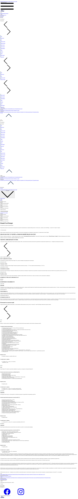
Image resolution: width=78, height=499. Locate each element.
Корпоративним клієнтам (4, 13)
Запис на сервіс (8, 1)
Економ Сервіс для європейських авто (6, 477)
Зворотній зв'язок (3, 1)
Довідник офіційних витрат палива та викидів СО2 (26, 474)
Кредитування (2, 479)
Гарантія (7, 110)
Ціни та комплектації (9, 474)
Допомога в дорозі (16, 110)
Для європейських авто (4, 108)
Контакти (1, 16)
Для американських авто (18, 108)
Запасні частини (11, 110)
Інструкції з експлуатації (4, 180)
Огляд (1, 198)
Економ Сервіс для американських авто (18, 477)
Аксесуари (10, 180)
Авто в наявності (3, 474)
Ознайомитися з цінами (4, 212)
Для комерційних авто (11, 108)
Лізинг (6, 479)
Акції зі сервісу (14, 180)
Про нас (1, 112)
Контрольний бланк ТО (29, 180)
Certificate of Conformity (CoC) (21, 180)
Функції (3, 198)
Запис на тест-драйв (14, 1)
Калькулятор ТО (3, 110)
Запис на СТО (42, 474)
